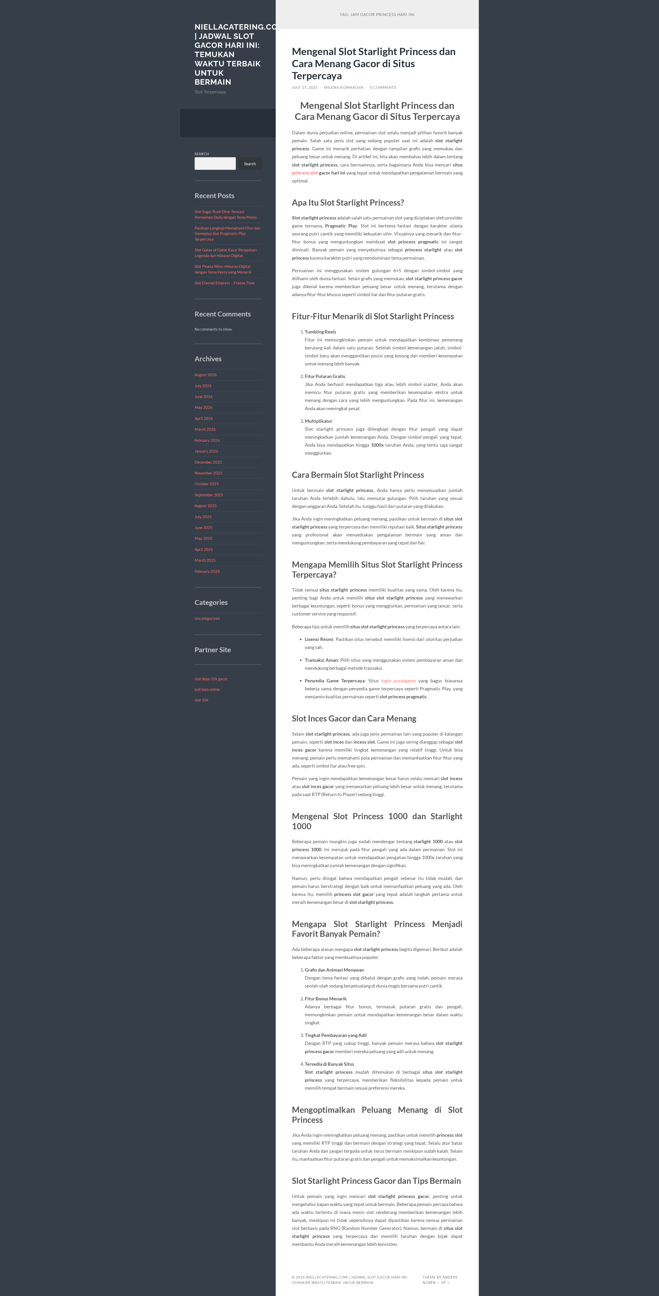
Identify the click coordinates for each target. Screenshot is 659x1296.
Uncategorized (207, 618)
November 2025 (208, 473)
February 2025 (207, 571)
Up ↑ (445, 1283)
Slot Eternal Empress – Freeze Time (225, 282)
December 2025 (208, 462)
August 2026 (206, 374)
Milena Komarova (344, 87)
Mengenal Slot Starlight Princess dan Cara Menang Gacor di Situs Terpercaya (374, 63)
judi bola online (207, 689)
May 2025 (203, 538)
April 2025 (204, 549)
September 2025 (209, 494)
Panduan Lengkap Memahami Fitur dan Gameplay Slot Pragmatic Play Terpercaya (227, 233)
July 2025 (203, 516)
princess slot (305, 172)
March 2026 (205, 429)
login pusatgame (398, 680)
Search (202, 154)
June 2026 (204, 396)
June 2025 (204, 527)
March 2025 (205, 560)
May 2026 (203, 407)
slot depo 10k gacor (211, 678)
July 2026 (203, 385)
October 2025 (207, 483)
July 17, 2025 (305, 87)
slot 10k (202, 700)
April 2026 (204, 418)
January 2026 (206, 451)
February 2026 (207, 440)
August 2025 (206, 505)
